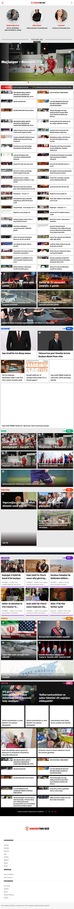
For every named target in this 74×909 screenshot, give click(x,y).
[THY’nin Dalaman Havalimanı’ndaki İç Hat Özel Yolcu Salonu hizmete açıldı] (12, 366)
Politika (6, 857)
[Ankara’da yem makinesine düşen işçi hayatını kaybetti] (43, 251)
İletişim (6, 898)
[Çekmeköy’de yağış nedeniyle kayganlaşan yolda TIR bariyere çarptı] (6, 199)
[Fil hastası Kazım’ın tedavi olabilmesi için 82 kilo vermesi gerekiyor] (55, 738)
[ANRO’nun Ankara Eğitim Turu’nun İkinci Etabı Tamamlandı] (43, 798)
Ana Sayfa (7, 886)
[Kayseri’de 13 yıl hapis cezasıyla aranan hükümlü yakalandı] (43, 178)
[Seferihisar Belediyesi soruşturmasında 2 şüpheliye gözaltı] (6, 227)
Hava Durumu (8, 877)
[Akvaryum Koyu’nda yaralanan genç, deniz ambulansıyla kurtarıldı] (6, 187)
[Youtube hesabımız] (55, 812)
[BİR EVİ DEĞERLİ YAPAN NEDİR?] (43, 93)
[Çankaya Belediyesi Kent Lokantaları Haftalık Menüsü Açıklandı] (6, 155)
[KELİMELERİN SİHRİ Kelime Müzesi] (6, 111)
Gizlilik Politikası (9, 895)
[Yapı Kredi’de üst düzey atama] (19, 341)
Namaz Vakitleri (8, 874)
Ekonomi (6, 851)
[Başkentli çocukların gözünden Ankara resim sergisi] (43, 789)
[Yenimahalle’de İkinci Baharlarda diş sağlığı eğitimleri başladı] (43, 122)
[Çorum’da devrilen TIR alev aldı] (43, 187)
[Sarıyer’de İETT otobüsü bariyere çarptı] (43, 213)
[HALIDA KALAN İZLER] (6, 102)
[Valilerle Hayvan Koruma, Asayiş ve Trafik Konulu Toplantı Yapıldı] (6, 131)
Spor (5, 854)
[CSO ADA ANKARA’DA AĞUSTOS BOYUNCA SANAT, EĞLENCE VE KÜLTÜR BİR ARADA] (43, 102)
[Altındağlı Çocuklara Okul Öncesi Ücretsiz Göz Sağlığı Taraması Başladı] (43, 138)
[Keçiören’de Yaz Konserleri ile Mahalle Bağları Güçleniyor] (43, 131)
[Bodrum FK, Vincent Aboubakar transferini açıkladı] (43, 267)
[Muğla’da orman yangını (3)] (6, 213)
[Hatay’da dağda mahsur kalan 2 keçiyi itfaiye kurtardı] (6, 220)
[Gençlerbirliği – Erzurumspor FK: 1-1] (6, 208)
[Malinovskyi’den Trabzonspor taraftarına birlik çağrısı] (6, 267)
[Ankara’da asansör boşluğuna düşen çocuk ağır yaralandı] (6, 238)
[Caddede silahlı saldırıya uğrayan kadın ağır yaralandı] (43, 244)
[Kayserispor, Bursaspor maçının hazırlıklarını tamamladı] (6, 251)
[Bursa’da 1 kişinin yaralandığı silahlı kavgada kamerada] (6, 171)
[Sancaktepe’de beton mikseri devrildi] (6, 244)
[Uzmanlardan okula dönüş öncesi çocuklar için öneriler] (61, 712)
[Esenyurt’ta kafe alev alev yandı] (6, 164)
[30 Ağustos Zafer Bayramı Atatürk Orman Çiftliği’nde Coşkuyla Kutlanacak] (43, 147)
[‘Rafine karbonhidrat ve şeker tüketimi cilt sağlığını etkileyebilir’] (12, 711)
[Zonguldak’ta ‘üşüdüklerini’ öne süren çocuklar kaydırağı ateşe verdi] (6, 258)
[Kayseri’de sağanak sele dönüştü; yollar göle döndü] (43, 238)
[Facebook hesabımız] (46, 812)
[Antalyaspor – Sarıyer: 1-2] (6, 194)
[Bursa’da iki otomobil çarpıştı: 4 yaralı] (43, 164)
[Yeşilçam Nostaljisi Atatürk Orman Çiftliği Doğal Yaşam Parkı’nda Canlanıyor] (6, 138)
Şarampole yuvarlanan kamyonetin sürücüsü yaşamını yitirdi (22, 87)
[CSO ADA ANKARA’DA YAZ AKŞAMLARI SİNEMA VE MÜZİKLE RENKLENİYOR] (6, 789)
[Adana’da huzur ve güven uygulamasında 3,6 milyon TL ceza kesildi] (6, 178)
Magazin (6, 860)
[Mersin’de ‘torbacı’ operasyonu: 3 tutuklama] (43, 220)
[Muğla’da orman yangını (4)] (43, 194)
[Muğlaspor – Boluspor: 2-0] (43, 208)
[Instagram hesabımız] (52, 812)
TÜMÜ (37, 42)
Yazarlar (6, 845)
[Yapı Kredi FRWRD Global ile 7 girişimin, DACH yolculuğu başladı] (61, 366)
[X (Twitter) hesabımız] (49, 812)
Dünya (6, 863)
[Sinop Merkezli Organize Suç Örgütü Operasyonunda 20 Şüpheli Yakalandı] (43, 155)
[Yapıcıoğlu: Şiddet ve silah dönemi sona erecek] (43, 199)
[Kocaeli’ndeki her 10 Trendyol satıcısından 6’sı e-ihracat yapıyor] (37, 366)
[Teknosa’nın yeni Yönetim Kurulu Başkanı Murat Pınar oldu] (55, 341)
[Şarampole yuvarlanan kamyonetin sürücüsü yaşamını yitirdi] (43, 171)
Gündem (6, 848)
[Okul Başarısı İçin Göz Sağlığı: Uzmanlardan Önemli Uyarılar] (6, 147)
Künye (6, 866)
